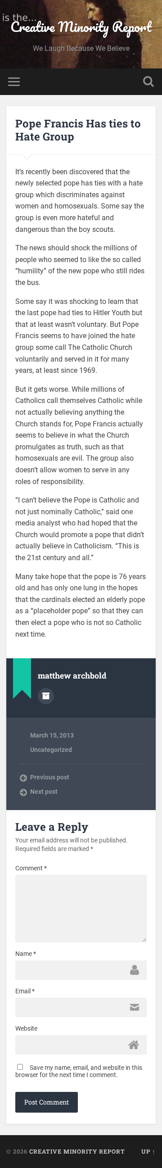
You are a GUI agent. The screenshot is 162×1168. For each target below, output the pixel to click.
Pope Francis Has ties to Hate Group (78, 130)
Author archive (46, 696)
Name (25, 954)
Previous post (49, 777)
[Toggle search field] (148, 81)
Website (26, 1028)
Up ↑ (148, 1151)
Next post (44, 791)
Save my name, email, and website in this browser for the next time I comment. (78, 1071)
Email (25, 991)
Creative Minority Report (81, 27)
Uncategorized (51, 749)
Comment (31, 868)
